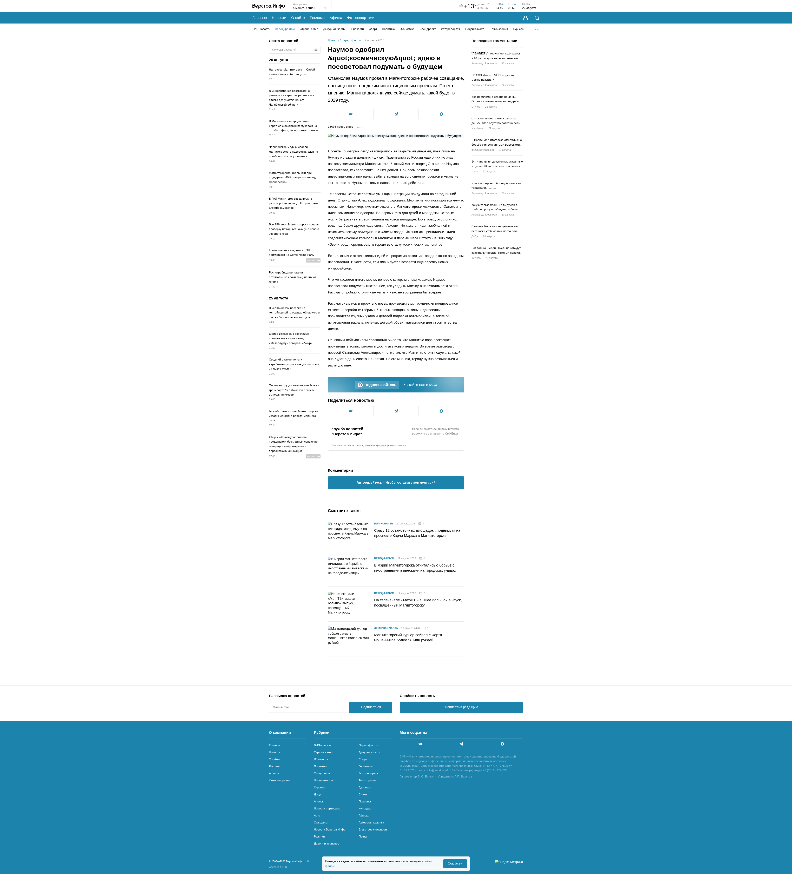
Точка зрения (499, 29)
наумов (402, 445)
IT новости (357, 29)
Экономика (407, 29)
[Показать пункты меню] (537, 29)
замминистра (372, 445)
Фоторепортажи (360, 18)
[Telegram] (461, 744)
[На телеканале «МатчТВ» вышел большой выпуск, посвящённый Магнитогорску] (348, 604)
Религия (319, 836)
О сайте (298, 18)
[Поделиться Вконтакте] (350, 114)
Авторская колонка (371, 822)
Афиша (336, 18)
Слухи (363, 794)
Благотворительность (373, 829)
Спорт (373, 29)
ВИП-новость (261, 29)
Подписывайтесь (380, 385)
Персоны (365, 801)
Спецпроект (428, 29)
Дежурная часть (334, 29)
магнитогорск (355, 445)
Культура (365, 808)
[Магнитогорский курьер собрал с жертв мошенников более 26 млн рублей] (348, 639)
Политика (388, 29)
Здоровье (365, 787)
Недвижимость (475, 29)
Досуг (317, 794)
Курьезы (518, 29)
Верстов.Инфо (346, 434)
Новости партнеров (327, 808)
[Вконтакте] (420, 744)
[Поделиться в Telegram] (396, 114)
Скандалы (321, 822)
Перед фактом (285, 29)
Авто (317, 815)
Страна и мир (309, 29)
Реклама (317, 18)
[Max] (502, 744)
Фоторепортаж (450, 29)
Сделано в (279, 867)
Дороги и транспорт (327, 843)
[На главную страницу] (268, 6)
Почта (363, 836)
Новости (279, 18)
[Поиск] (537, 18)
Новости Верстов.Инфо (329, 829)
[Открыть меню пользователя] (525, 18)
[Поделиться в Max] (441, 114)
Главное (259, 18)
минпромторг (389, 445)
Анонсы (319, 801)
